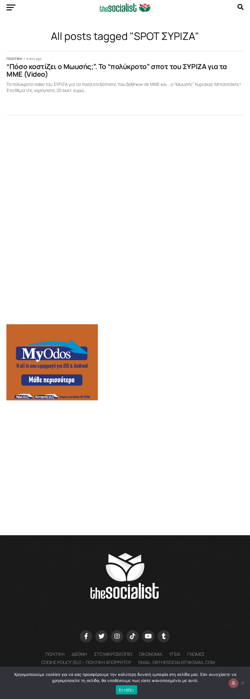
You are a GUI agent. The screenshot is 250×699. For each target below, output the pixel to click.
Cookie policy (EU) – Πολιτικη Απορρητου (86, 662)
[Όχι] (242, 683)
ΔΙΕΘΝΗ (79, 654)
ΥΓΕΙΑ (174, 654)
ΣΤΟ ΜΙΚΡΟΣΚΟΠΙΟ (113, 654)
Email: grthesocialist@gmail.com (176, 662)
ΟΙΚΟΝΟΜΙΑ (150, 654)
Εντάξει (126, 690)
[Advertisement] (124, 452)
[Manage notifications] (233, 683)
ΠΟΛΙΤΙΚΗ (55, 654)
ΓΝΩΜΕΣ (196, 654)
